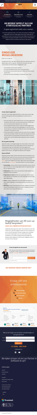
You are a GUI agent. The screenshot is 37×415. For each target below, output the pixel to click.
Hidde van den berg (24, 323)
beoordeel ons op (24, 310)
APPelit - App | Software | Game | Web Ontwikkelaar (11, 309)
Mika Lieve (16, 323)
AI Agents (4, 377)
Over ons (3, 374)
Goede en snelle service (22, 316)
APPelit (3, 160)
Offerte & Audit (5, 372)
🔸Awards (4, 392)
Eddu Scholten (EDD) (32, 323)
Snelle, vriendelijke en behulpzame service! (14, 317)
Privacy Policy (4, 413)
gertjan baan (8, 323)
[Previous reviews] (2, 320)
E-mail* (3, 340)
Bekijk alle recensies (25, 309)
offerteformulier (25, 252)
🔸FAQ (3, 394)
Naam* (3, 337)
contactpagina (16, 252)
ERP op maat (4, 381)
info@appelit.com (18, 349)
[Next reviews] (34, 320)
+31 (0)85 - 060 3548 (18, 347)
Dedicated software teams (7, 379)
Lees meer (18, 2)
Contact (3, 370)
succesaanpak (12, 162)
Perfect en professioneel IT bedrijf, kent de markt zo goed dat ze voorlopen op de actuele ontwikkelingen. (6, 318)
